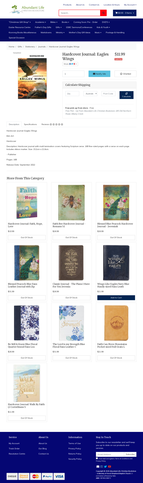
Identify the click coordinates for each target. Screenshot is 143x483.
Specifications (30, 124)
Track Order (14, 448)
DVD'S (105, 22)
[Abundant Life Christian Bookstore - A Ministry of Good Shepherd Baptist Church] (27, 9)
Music (97, 32)
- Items (125, 13)
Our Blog (43, 448)
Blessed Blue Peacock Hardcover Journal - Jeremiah (115, 225)
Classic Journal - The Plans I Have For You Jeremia (71, 285)
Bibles (53, 22)
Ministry (59, 32)
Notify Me (100, 73)
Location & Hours (112, 5)
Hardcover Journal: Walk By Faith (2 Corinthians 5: (26, 405)
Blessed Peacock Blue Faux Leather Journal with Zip (22, 285)
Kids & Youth (102, 27)
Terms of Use (74, 443)
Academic (39, 22)
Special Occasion (17, 37)
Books (65, 22)
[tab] (14, 124)
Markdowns (46, 32)
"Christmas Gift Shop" (19, 22)
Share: (66, 64)
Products (67, 5)
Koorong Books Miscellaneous (22, 32)
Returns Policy (74, 453)
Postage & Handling (115, 32)
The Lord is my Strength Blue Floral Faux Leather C (69, 345)
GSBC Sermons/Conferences (79, 27)
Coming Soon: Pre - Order (86, 22)
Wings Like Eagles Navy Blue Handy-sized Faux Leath (113, 285)
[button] (125, 74)
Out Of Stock (27, 237)
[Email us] (97, 466)
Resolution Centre (17, 453)
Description (14, 124)
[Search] (103, 13)
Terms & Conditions (122, 459)
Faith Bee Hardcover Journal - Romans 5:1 (69, 225)
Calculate (126, 96)
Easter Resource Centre (19, 27)
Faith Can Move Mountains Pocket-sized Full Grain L (112, 345)
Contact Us (94, 5)
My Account (129, 5)
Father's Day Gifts (43, 27)
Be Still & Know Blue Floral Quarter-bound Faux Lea (22, 345)
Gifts (58, 27)
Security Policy (75, 459)
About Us (80, 5)
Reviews (46, 124)
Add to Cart (116, 297)
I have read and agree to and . (114, 460)
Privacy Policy (74, 448)
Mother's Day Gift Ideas (79, 32)
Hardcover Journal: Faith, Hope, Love (25, 225)
